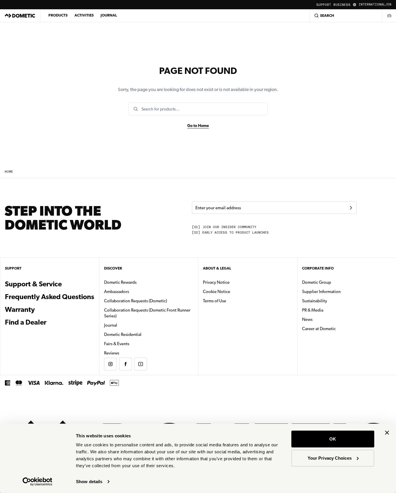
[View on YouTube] (140, 364)
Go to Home (198, 125)
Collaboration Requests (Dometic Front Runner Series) (147, 313)
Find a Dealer (25, 322)
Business (341, 4)
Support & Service (33, 284)
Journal (109, 15)
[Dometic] (20, 16)
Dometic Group (335, 282)
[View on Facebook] (125, 364)
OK (332, 438)
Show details (89, 481)
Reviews (111, 353)
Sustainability (314, 300)
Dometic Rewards (120, 282)
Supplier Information (321, 291)
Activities (84, 15)
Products (58, 15)
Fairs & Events (116, 343)
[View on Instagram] (110, 364)
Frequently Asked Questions (49, 297)
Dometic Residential (141, 334)
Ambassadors (116, 291)
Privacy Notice (216, 282)
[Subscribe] (351, 207)
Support (323, 4)
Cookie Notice (216, 291)
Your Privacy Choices (330, 457)
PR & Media (331, 310)
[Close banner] (387, 433)
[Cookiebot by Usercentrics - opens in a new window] (37, 481)
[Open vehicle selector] (389, 15)
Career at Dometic (337, 328)
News (325, 319)
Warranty (20, 309)
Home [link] (9, 171)
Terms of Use (214, 300)
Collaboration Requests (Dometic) (135, 300)
